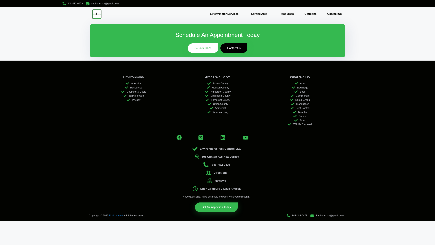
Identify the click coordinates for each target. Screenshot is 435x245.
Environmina (116, 215)
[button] (225, 14)
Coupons (310, 13)
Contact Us (334, 13)
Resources (287, 13)
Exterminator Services (224, 13)
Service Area (259, 13)
